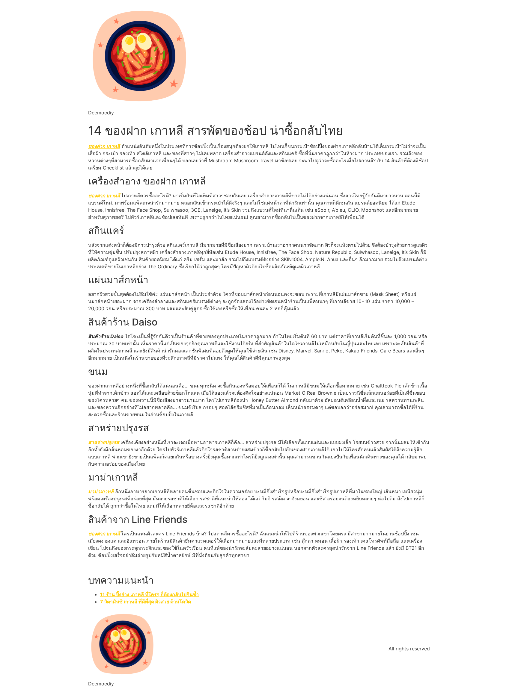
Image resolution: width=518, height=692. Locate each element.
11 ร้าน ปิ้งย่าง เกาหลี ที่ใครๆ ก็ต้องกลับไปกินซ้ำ (149, 594)
